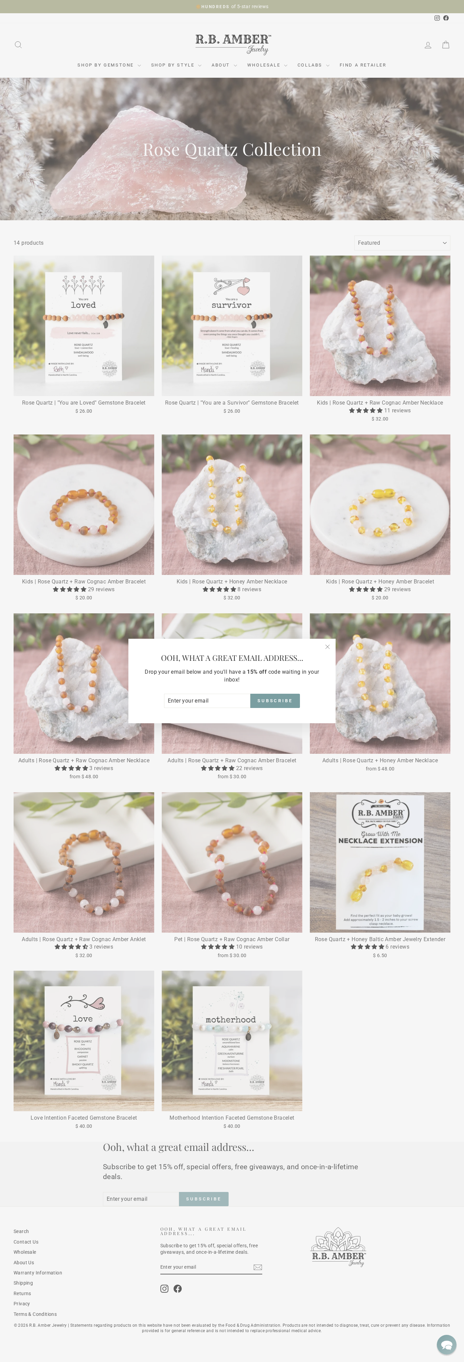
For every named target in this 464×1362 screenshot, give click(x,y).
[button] (447, 1345)
